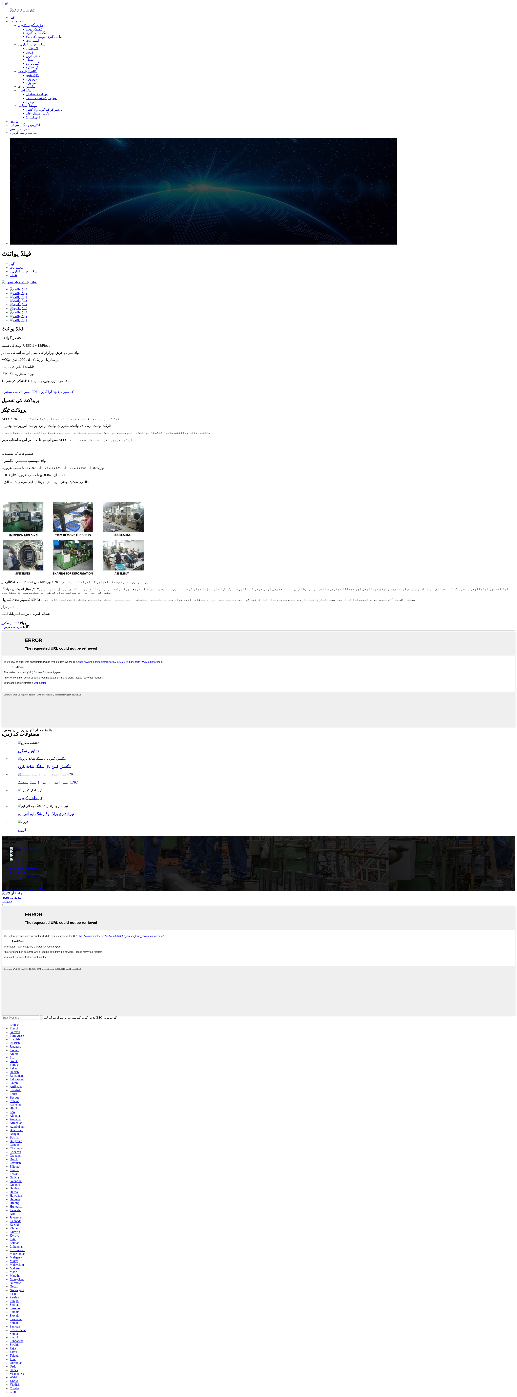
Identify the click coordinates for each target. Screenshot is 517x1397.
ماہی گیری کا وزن (30, 25)
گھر (12, 17)
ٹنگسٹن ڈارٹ (26, 86)
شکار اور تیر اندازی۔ (31, 44)
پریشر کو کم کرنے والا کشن (44, 109)
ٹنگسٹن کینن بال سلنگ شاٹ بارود (44, 766)
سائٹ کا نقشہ (11, 889)
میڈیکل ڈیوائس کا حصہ (41, 98)
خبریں (14, 121)
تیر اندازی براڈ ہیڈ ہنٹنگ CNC (48, 782)
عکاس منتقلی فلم (38, 113)
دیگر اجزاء (25, 90)
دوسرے (30, 102)
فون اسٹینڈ (33, 117)
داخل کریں (33, 56)
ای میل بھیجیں (11, 897)
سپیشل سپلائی (28, 105)
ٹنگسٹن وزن (34, 29)
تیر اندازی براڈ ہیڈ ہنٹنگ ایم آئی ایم (46, 814)
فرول (29, 52)
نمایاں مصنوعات (34, 889)
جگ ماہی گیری (36, 33)
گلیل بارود (32, 63)
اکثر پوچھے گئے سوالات (25, 125)
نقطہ (29, 59)
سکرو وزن (33, 79)
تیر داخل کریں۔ (12, 626)
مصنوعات (16, 21)
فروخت (7, 901)
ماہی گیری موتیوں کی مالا (44, 36)
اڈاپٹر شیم (32, 75)
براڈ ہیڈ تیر (33, 48)
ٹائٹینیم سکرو (10, 623)
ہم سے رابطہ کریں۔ (24, 132)
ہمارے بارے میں (20, 128)
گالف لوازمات (27, 71)
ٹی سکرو (32, 67)
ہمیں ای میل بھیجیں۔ (16, 391)
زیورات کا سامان (37, 94)
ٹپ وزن (31, 82)
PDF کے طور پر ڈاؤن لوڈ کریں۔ (53, 391)
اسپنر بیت (32, 40)
